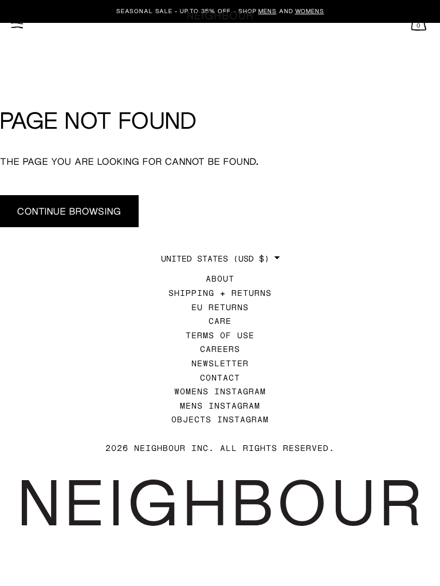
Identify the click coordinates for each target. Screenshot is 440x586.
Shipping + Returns (220, 293)
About (220, 278)
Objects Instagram (220, 419)
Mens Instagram (220, 405)
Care (220, 321)
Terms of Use (220, 335)
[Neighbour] (220, 16)
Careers (220, 349)
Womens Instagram (220, 391)
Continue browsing (69, 210)
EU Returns (220, 307)
